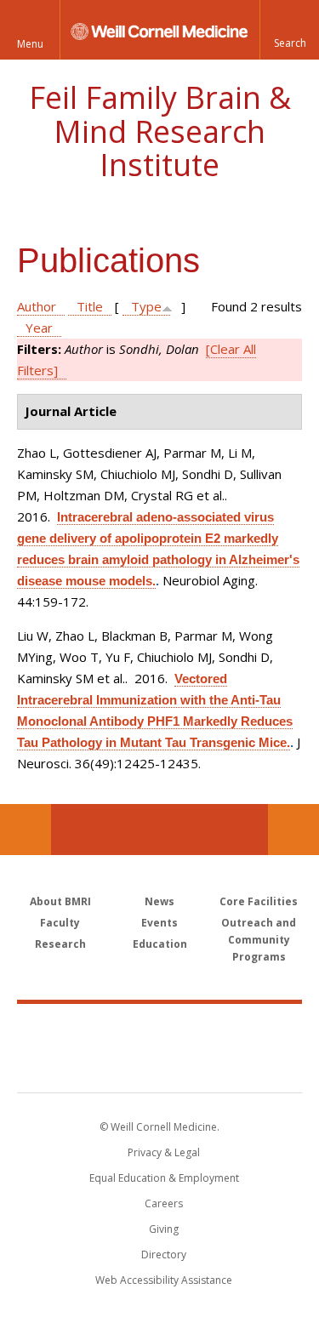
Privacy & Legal (164, 1152)
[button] (289, 30)
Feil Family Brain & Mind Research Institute (160, 131)
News (159, 901)
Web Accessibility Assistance (163, 1280)
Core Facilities (258, 901)
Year (39, 327)
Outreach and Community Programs (258, 939)
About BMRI (60, 901)
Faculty (60, 922)
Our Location (25, 829)
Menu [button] (30, 44)
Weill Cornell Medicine (160, 1029)
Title (90, 306)
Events (159, 922)
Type (146, 306)
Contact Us (293, 829)
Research (60, 944)
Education (160, 944)
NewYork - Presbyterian (159, 1065)
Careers (164, 1203)
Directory (163, 1254)
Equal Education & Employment (164, 1178)
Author (36, 306)
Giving (164, 1229)
